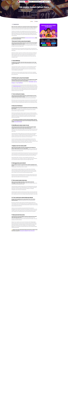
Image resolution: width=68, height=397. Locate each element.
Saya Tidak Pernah (20, 82)
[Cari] (49, 2)
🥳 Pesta (31, 21)
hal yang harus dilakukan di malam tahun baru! (27, 230)
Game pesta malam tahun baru (30, 37)
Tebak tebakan (31, 81)
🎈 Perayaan (36, 21)
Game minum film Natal (18, 121)
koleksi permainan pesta (17, 86)
